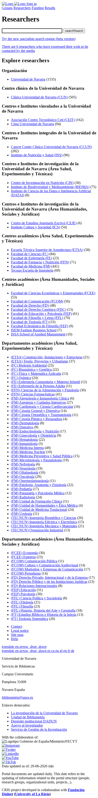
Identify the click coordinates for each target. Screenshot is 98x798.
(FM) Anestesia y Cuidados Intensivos (38, 402)
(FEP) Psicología (23, 594)
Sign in (31, 4)
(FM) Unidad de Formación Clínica (36, 501)
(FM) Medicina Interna (27, 448)
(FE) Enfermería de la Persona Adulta (38, 386)
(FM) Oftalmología (24, 472)
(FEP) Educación (23, 590)
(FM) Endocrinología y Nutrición (35, 431)
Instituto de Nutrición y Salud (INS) (36, 155)
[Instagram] (11, 745)
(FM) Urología (21, 514)
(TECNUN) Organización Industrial (37, 530)
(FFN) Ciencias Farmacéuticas (33, 394)
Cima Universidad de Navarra (32, 124)
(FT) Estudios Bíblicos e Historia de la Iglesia (43, 615)
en (24, 647)
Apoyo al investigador (27, 725)
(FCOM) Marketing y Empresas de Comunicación (47, 569)
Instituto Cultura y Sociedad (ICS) (35, 227)
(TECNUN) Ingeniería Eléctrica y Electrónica (44, 522)
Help (14, 639)
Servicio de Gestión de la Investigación (39, 729)
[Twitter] (9, 750)
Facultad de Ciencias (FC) (30, 254)
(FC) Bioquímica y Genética (31, 369)
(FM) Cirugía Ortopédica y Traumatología (41, 415)
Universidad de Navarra (28, 79)
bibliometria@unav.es (17, 697)
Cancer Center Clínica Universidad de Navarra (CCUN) (51, 147)
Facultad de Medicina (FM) (30, 266)
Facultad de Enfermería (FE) (31, 258)
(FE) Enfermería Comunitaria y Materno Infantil (45, 382)
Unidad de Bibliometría (28, 717)
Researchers (22, 8)
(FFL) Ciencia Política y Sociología (36, 598)
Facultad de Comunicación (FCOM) (37, 301)
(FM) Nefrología (23, 464)
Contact (16, 626)
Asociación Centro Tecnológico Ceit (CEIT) (43, 120)
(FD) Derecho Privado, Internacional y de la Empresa (49, 577)
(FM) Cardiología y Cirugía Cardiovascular (42, 406)
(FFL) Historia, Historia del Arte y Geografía (43, 610)
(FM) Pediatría (21, 489)
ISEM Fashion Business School (34, 330)
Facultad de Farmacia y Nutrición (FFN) (40, 262)
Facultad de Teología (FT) (30, 322)
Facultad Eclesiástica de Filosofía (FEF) (39, 326)
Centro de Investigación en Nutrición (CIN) (42, 183)
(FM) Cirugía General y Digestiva (35, 411)
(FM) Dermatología (25, 423)
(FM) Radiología (23, 497)
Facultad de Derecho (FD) (30, 305)
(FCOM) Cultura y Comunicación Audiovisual (44, 565)
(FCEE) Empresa (23, 557)
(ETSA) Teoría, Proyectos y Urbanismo (39, 361)
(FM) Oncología (22, 477)
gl (61, 651)
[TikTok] (9, 762)
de (72, 651)
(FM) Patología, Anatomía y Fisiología (38, 485)
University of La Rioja (32, 794)
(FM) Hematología (24, 439)
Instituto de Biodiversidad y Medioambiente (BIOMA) (50, 187)
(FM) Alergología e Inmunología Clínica (40, 398)
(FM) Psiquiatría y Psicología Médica (37, 493)
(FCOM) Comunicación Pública (34, 561)
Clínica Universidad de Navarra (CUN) (39, 97)
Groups (7, 8)
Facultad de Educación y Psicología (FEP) (41, 314)
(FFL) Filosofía (22, 606)
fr (69, 651)
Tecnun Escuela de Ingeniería (32, 270)
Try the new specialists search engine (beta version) (38, 39)
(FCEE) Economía (24, 553)
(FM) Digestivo (22, 427)
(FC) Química (21, 378)
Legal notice (20, 631)
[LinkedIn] (10, 754)
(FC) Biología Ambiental (29, 365)
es (49, 651)
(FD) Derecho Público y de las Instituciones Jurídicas (49, 582)
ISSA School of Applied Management (38, 334)
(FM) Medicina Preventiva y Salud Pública (41, 456)
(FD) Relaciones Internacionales (34, 586)
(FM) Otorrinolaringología (30, 481)
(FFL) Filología (22, 602)
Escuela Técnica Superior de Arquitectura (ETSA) (47, 250)
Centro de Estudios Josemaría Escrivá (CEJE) (44, 223)
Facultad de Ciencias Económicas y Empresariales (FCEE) (53, 293)
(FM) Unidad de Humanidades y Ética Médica (44, 505)
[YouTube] (10, 758)
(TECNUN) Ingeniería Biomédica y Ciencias (43, 518)
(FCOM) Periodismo (26, 573)
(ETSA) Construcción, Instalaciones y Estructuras (47, 357)
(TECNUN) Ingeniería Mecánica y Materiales (44, 526)
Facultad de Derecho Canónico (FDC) (38, 309)
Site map (17, 635)
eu (57, 651)
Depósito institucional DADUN (34, 721)
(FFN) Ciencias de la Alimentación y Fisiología (45, 390)
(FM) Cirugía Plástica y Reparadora (36, 419)
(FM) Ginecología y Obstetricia (33, 435)
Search (74, 30)
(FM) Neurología (23, 468)
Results (50, 8)
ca (53, 651)
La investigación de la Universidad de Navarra (44, 713)
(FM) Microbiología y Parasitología (36, 460)
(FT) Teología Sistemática (29, 619)
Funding (38, 8)
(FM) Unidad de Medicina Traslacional (39, 509)
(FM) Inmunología (24, 444)
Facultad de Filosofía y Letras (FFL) (37, 318)
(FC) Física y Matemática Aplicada (36, 374)
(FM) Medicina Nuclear (28, 452)
